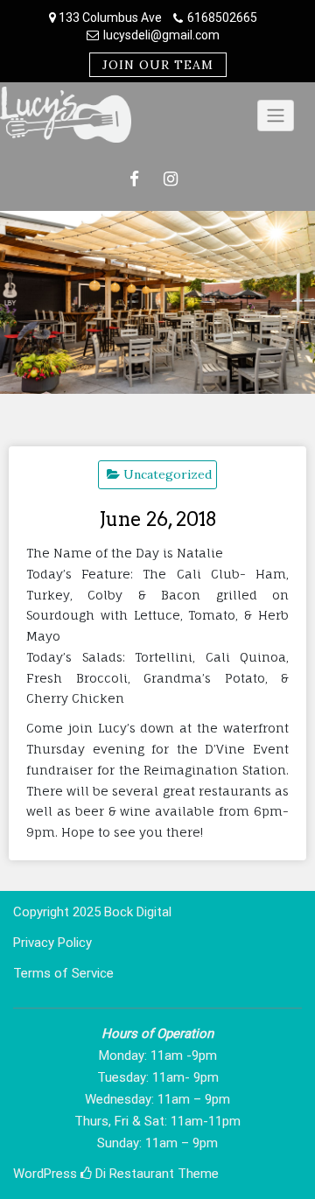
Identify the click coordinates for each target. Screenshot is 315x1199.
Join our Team (158, 65)
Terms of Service (63, 973)
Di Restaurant (133, 1173)
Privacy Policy (52, 942)
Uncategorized (167, 474)
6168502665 (222, 18)
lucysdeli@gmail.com (161, 35)
